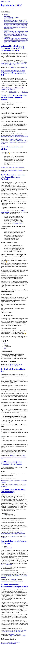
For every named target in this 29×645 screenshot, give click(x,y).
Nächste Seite (16, 642)
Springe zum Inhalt (5, 1)
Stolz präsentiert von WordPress (8, 643)
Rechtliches (16, 32)
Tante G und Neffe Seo (6, 564)
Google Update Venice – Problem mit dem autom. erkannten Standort (14, 97)
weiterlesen (14, 63)
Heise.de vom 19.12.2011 (18, 223)
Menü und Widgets (5, 11)
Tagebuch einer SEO (11, 5)
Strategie (23, 635)
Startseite (6, 14)
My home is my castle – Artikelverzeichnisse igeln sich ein (14, 585)
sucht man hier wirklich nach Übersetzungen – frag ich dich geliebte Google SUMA (12, 48)
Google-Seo (11, 16)
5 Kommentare (14, 142)
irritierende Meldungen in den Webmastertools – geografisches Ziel (13, 73)
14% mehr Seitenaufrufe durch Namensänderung (13, 490)
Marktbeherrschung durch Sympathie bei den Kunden (11, 463)
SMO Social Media (16, 23)
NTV (5, 348)
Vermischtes (16, 39)
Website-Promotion (18, 581)
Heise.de (6, 343)
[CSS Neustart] (8, 547)
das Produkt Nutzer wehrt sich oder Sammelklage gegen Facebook (13, 177)
